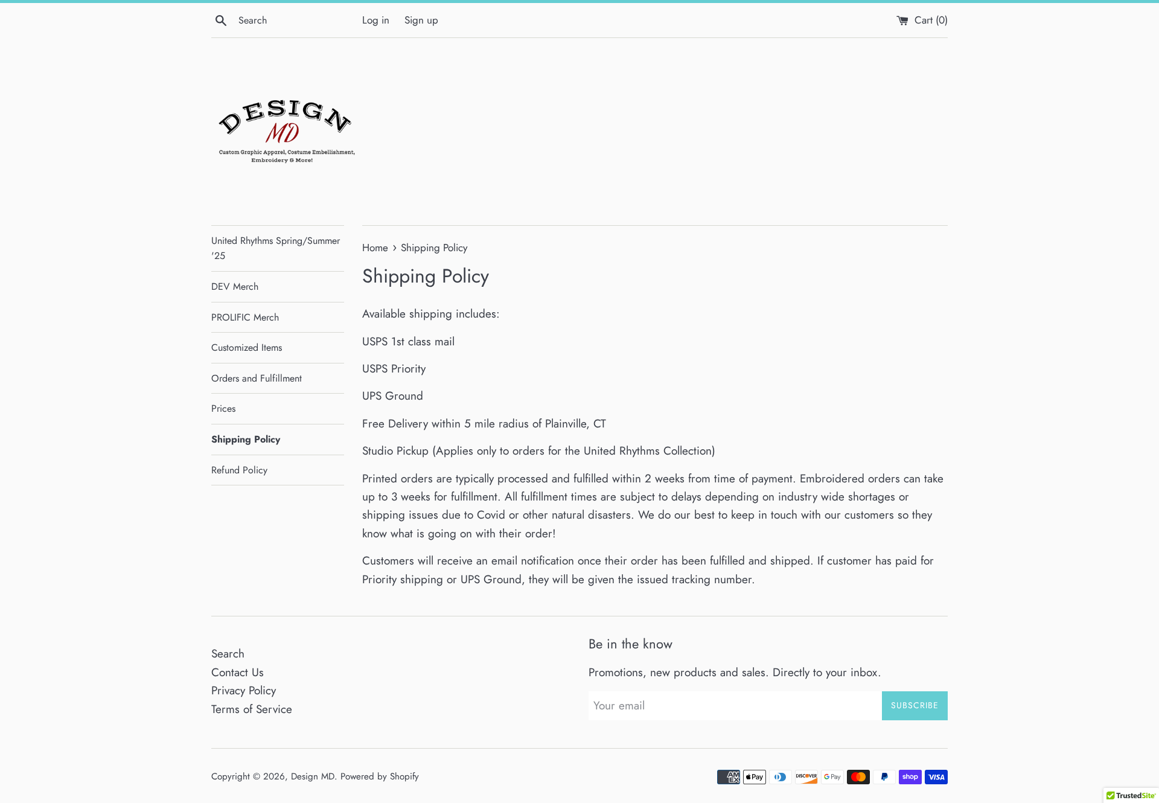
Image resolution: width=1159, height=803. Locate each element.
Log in (375, 20)
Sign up (421, 20)
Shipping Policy (245, 439)
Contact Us (237, 672)
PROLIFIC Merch (245, 317)
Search (227, 653)
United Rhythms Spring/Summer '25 (275, 248)
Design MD (312, 776)
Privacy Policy (243, 690)
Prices (223, 408)
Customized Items (246, 347)
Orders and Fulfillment (256, 378)
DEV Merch (234, 286)
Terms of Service (251, 709)
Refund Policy (239, 470)
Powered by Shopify (379, 776)
